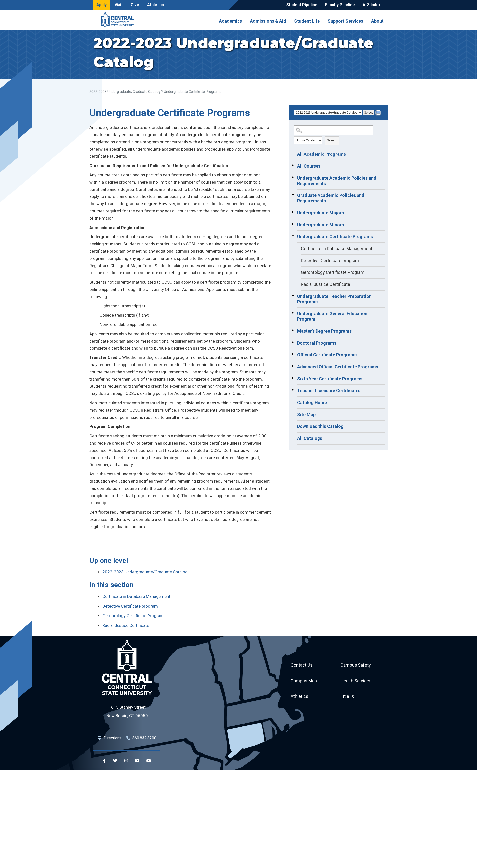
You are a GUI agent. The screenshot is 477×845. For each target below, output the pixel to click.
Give (135, 4)
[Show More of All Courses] (292, 165)
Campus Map (304, 680)
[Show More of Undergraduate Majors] (292, 212)
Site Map (306, 414)
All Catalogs (309, 438)
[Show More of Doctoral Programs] (292, 342)
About (377, 20)
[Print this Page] (379, 113)
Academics (230, 20)
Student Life (307, 20)
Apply (101, 4)
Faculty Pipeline (340, 4)
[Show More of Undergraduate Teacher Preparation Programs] (292, 295)
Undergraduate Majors (320, 212)
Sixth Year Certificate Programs (329, 378)
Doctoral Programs (316, 343)
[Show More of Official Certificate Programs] (292, 354)
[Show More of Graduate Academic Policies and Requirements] (292, 194)
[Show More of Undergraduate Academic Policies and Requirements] (292, 177)
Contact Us (302, 665)
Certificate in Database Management (336, 248)
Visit (119, 4)
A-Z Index (372, 4)
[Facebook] (104, 761)
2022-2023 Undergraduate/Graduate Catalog (124, 92)
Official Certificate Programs (327, 354)
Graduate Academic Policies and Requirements (330, 198)
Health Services (356, 680)
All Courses (308, 166)
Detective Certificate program (330, 260)
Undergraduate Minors (320, 224)
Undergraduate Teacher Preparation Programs (334, 299)
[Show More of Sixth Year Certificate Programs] (292, 378)
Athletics (155, 4)
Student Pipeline (301, 4)
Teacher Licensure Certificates (328, 390)
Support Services (345, 20)
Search (332, 140)
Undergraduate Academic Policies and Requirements (336, 180)
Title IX (347, 696)
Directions (112, 738)
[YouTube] (148, 761)
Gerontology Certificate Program (332, 272)
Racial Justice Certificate (325, 284)
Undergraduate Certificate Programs (335, 236)
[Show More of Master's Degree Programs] (292, 330)
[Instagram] (126, 761)
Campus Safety (355, 665)
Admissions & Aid (268, 20)
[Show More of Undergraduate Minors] (292, 224)
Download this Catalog (320, 426)
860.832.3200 (144, 738)
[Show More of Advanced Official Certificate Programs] (292, 366)
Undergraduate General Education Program (332, 316)
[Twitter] (115, 761)
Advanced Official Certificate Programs (337, 366)
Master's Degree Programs (324, 331)
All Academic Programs (321, 154)
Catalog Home (312, 402)
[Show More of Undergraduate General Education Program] (292, 312)
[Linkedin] (137, 761)
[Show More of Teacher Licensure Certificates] (292, 389)
